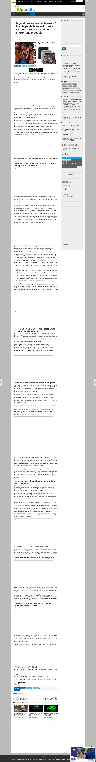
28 (69, 166)
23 (75, 165)
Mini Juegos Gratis (58, 1)
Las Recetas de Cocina (66, 182)
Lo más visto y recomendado (69, 88)
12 (63, 163)
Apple (69, 84)
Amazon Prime (65, 244)
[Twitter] (73, 1)
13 (66, 163)
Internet (32, 1)
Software (38, 14)
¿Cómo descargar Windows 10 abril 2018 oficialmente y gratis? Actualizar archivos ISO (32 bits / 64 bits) (72, 76)
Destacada (22, 39)
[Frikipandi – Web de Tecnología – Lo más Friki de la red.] (27, 8)
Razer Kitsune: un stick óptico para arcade (21, 698)
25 (80, 165)
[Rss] (71, 1)
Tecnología (24, 1)
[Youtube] (75, 1)
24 (78, 165)
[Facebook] (72, 1)
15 (72, 163)
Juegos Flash (64, 188)
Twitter (53, 759)
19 (63, 165)
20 (66, 165)
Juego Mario (64, 189)
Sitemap (63, 759)
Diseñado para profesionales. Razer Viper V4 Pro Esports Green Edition (51, 714)
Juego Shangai (65, 191)
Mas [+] (58, 14)
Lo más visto (51, 1)
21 (69, 165)
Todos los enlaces (65, 194)
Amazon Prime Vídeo (66, 246)
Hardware (18, 14)
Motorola (20, 693)
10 (78, 161)
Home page (13, 759)
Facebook (58, 759)
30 (75, 166)
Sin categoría (78, 90)
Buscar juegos (65, 181)
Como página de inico (66, 185)
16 (75, 163)
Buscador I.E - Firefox (66, 184)
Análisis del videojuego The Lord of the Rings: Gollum (50, 698)
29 (72, 166)
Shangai (25, 759)
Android (17, 39)
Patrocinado (65, 90)
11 (80, 161)
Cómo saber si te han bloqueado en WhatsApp (72, 60)
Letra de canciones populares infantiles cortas (72, 58)
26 (63, 166)
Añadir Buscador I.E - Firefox (45, 759)
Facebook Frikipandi (66, 186)
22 (72, 165)
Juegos (28, 1)
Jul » (66, 168)
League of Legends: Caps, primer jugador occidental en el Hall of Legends (20, 714)
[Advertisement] (36, 94)
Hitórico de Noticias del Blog (67, 196)
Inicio (14, 13)
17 (78, 163)
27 (66, 166)
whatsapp (35, 66)
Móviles (37, 1)
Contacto (18, 1)
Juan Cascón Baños (20, 38)
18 (80, 163)
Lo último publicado (44, 1)
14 (69, 163)
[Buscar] (84, 1)
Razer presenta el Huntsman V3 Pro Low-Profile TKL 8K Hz (36, 714)
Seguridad (72, 90)
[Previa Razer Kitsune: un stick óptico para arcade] (1, 382)
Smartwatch (65, 92)
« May (63, 168)
